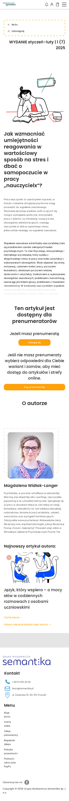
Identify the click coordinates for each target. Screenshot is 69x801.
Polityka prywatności (11, 752)
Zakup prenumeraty (11, 733)
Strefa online (7, 724)
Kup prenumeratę (34, 387)
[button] (64, 4)
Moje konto (7, 715)
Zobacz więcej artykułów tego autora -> (27, 624)
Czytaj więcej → (13, 617)
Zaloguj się (34, 342)
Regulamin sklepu (9, 742)
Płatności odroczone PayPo (10, 763)
